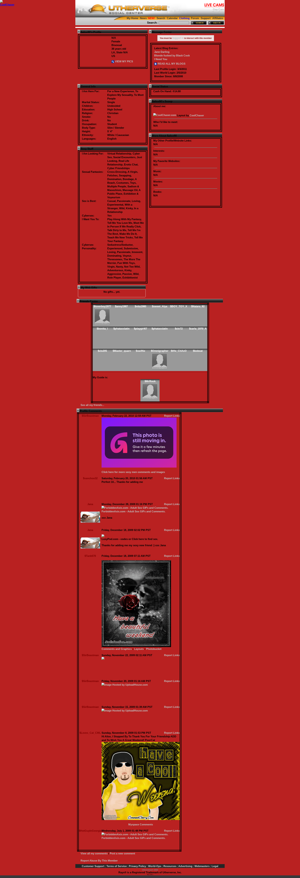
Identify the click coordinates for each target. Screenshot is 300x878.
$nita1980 (140, 306)
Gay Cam (218, 9)
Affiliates (217, 18)
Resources (169, 866)
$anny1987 (121, 306)
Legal (215, 866)
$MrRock (150, 381)
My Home (132, 18)
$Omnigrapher (159, 350)
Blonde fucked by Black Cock (172, 55)
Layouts (139, 648)
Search (161, 18)
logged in (178, 37)
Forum (195, 18)
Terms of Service (116, 866)
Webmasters (202, 866)
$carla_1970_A (198, 328)
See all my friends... (92, 404)
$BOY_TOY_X (178, 306)
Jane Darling (161, 51)
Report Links (172, 415)
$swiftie (140, 350)
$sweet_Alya (159, 306)
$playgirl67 (140, 328)
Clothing (184, 18)
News (143, 18)
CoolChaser (197, 115)
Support (206, 18)
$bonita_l (102, 328)
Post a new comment (122, 853)
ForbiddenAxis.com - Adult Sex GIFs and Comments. (133, 511)
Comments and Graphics (117, 648)
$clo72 (179, 328)
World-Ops (154, 866)
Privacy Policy (137, 866)
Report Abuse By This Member (99, 860)
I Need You (160, 59)
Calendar (172, 18)
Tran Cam (218, 12)
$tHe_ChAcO (179, 350)
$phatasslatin (121, 328)
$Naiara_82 (198, 306)
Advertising (185, 866)
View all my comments (94, 853)
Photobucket (153, 648)
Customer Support (93, 866)
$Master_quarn (122, 350)
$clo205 (102, 350)
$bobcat (198, 350)
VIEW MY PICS (123, 61)
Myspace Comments (140, 824)
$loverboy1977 (102, 306)
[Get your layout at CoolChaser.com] (164, 115)
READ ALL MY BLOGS (171, 63)
